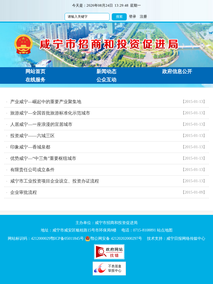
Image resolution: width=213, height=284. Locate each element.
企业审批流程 (23, 192)
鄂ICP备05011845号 (67, 238)
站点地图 (165, 230)
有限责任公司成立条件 (32, 169)
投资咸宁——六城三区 (32, 135)
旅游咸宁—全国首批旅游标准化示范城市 (50, 113)
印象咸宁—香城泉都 (30, 147)
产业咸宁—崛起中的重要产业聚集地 (45, 101)
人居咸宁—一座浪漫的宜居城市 (41, 124)
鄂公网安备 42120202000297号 (116, 238)
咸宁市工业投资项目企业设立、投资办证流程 (54, 181)
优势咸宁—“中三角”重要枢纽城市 (43, 158)
